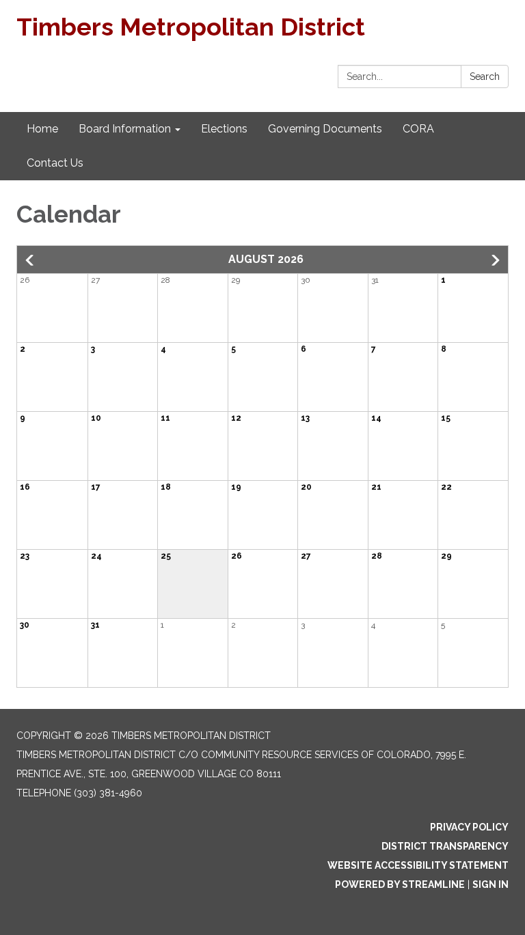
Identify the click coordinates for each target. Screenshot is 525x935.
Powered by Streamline (400, 884)
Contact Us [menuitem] (55, 162)
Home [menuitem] (42, 128)
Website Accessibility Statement (418, 865)
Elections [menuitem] (224, 128)
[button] (30, 260)
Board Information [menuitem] (125, 128)
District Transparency (445, 846)
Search (485, 76)
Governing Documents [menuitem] (325, 128)
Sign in (490, 884)
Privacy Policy (469, 827)
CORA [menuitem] (418, 128)
